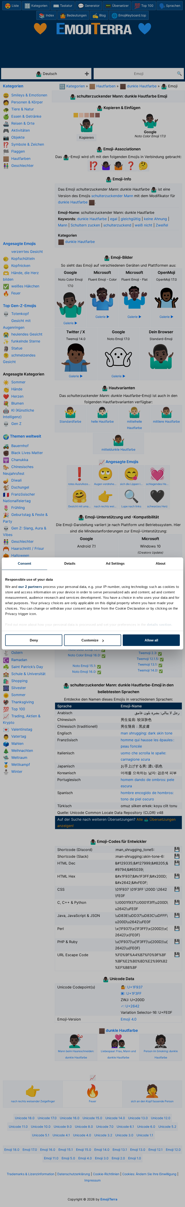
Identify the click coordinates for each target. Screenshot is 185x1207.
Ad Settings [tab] (115, 563)
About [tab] (161, 563)
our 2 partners (30, 587)
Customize (89, 640)
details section (159, 625)
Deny (34, 640)
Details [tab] (69, 563)
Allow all (151, 640)
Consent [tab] (24, 563)
